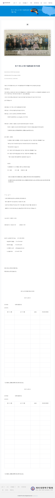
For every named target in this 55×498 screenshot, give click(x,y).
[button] (27, 24)
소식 (20, 3)
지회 (31, 3)
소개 (14, 3)
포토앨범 (24, 3)
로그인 (45, 3)
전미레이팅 (36, 3)
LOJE (37, 495)
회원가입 (50, 3)
